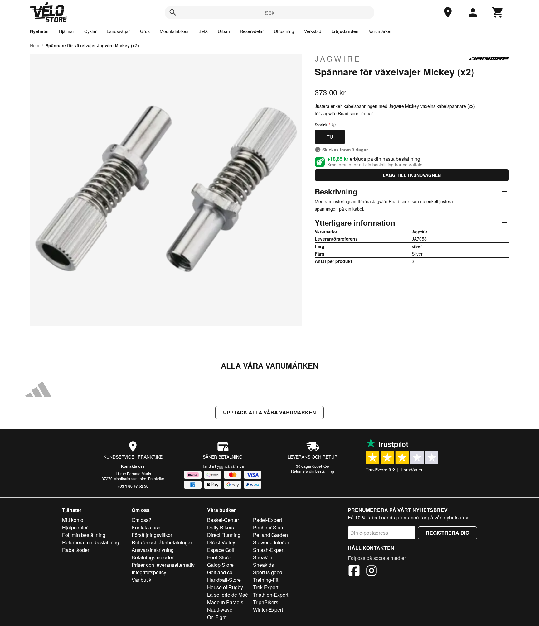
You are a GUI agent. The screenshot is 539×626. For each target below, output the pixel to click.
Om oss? (141, 519)
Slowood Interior (271, 542)
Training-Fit (265, 579)
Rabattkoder (75, 549)
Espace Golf (220, 549)
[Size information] (334, 124)
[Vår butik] (448, 12)
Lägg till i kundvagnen (412, 175)
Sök (269, 12)
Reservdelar (252, 31)
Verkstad (312, 31)
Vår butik (141, 579)
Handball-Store (224, 579)
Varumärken (381, 31)
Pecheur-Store (269, 527)
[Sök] (172, 12)
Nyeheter (39, 31)
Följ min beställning (83, 534)
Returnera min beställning (90, 542)
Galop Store (220, 564)
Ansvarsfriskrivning (153, 549)
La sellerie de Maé (227, 594)
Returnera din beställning (312, 471)
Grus (145, 31)
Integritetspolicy (149, 572)
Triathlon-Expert (270, 594)
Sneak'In (262, 557)
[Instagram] (371, 571)
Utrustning (284, 31)
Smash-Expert (268, 549)
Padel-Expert (267, 519)
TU (330, 137)
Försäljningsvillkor (152, 534)
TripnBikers (265, 602)
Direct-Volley (221, 542)
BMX (203, 31)
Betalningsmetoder (152, 557)
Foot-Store (219, 557)
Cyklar (90, 31)
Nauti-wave (219, 609)
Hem (34, 45)
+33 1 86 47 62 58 (133, 486)
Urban (224, 31)
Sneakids (263, 564)
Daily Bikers (220, 527)
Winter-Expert (268, 609)
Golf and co (219, 572)
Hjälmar (66, 31)
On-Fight (216, 617)
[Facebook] (354, 571)
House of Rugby (225, 587)
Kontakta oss (133, 466)
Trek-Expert (265, 587)
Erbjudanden (345, 31)
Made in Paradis (225, 602)
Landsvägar (118, 31)
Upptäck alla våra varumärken (269, 412)
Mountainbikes (174, 31)
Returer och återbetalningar (162, 542)
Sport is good (267, 572)
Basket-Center (223, 519)
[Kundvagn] (498, 12)
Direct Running (223, 534)
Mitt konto (72, 519)
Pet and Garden (270, 534)
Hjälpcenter (75, 527)
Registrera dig (447, 532)
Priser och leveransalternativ (163, 564)
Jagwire (338, 59)
